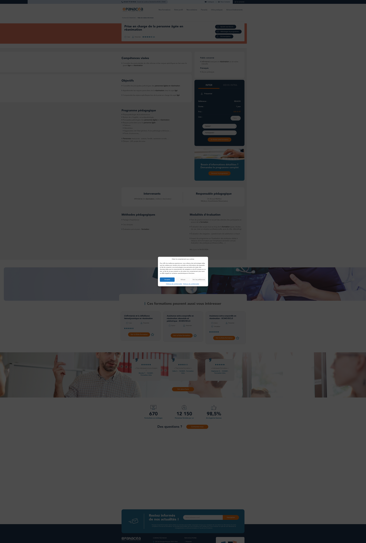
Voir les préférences (199, 280)
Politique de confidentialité (174, 284)
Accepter (167, 280)
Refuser (183, 280)
